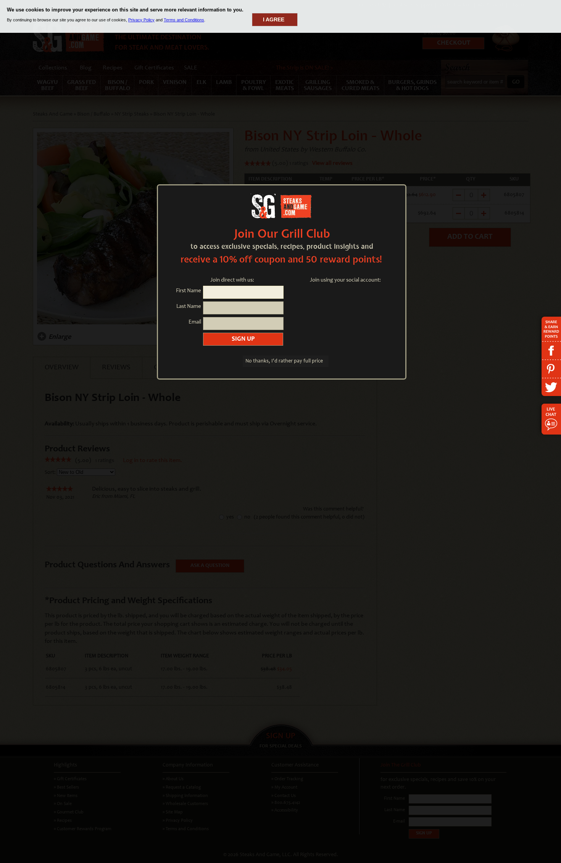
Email (195, 322)
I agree (273, 19)
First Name (188, 291)
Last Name (188, 306)
